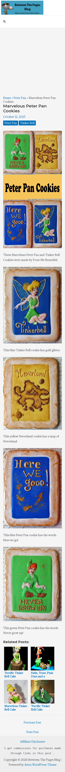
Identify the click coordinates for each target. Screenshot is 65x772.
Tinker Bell (27, 123)
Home (7, 98)
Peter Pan (20, 98)
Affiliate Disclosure (32, 741)
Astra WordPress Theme (40, 764)
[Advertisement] (32, 62)
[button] (4, 22)
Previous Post (32, 722)
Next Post (32, 732)
